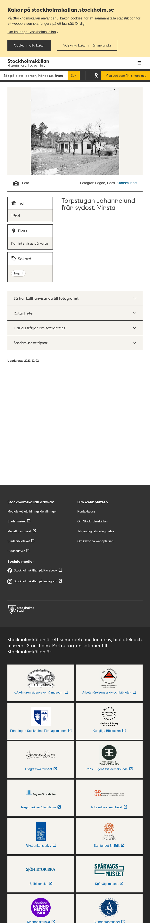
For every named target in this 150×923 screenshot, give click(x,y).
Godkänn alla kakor (29, 45)
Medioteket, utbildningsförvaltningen (32, 511)
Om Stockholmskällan (92, 521)
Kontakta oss (86, 511)
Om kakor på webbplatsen (95, 541)
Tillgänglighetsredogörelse (95, 531)
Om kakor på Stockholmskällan (31, 32)
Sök (73, 75)
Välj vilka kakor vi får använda (87, 45)
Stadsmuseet (127, 183)
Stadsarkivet (16, 551)
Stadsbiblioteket (18, 541)
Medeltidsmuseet (19, 531)
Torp (17, 273)
